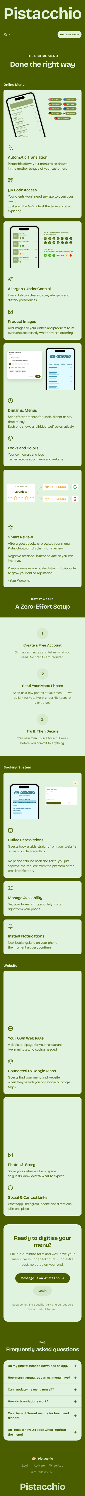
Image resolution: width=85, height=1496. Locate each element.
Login (42, 1291)
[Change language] (7, 34)
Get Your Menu (69, 34)
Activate (39, 1465)
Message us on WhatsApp (40, 1278)
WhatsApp (56, 1465)
